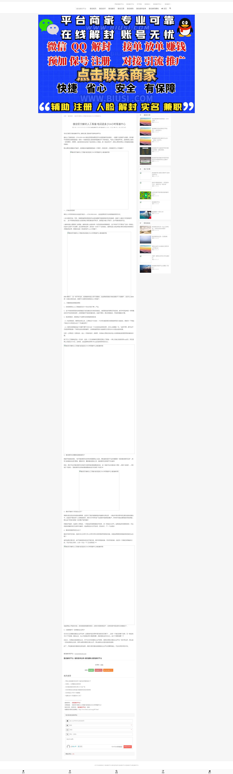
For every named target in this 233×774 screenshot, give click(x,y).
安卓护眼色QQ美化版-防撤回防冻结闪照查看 (78, 690)
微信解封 (111, 8)
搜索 (116, 772)
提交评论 (128, 746)
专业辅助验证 (100, 765)
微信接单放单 (141, 8)
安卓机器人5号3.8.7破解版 (72, 692)
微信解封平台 (65, 9)
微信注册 (121, 8)
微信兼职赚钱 (154, 8)
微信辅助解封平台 (108, 670)
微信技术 (102, 8)
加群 (70, 772)
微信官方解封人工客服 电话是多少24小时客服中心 (86, 705)
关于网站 (139, 4)
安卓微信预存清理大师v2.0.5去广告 (75, 687)
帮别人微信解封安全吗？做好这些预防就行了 (78, 681)
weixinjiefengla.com (80, 653)
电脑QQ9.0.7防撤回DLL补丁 (73, 695)
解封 (209, 772)
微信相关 (93, 8)
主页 (65, 116)
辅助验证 (147, 4)
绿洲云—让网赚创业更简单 (73, 684)
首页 (165, 8)
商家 (163, 772)
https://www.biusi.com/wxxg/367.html (88, 709)
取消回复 (68, 715)
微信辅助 (130, 8)
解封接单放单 (115, 765)
